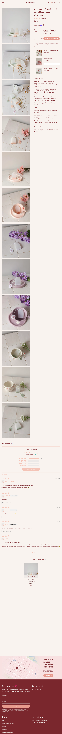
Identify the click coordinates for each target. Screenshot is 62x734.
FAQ (3, 720)
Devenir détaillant (7, 732)
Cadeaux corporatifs (8, 723)
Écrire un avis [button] (31, 469)
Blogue (4, 726)
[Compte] (55, 2)
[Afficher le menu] (3, 2)
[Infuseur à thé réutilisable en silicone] (31, 570)
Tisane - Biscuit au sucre (51, 68)
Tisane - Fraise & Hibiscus (51, 50)
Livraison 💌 (7, 444)
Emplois (4, 729)
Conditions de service (17, 710)
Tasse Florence (48, 58)
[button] (7, 2)
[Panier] (59, 2)
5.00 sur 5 (35, 453)
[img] (5, 479)
